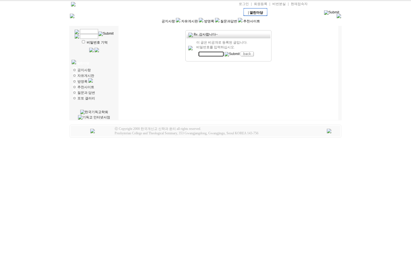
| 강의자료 (136, 13)
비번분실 (279, 4)
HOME (89, 13)
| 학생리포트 (184, 13)
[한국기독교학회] (94, 112)
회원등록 (260, 4)
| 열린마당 (255, 13)
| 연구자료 (231, 13)
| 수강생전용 (160, 13)
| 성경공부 (208, 13)
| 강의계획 (113, 13)
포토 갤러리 (86, 98)
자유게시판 (189, 21)
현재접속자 (299, 4)
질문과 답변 (86, 93)
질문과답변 (228, 21)
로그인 (244, 4)
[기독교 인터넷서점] (94, 117)
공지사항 (168, 21)
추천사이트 (251, 21)
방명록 (209, 21)
